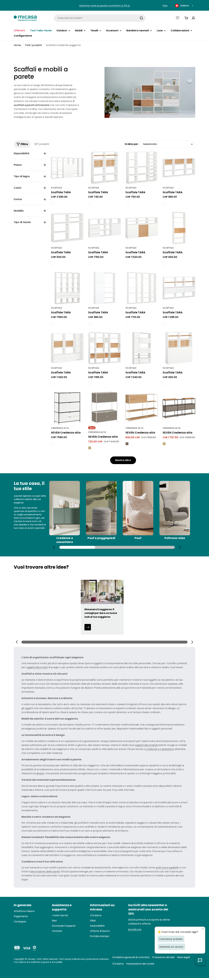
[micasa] (25, 18)
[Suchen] (141, 18)
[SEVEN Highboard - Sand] (89, 447)
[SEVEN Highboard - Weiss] (52, 443)
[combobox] (184, 6)
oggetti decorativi (37, 667)
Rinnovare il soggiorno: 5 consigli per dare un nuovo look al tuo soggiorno (100, 613)
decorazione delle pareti (45, 871)
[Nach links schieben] (54, 547)
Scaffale (56, 187)
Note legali (183, 957)
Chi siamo (118, 963)
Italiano (184, 5)
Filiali (165, 5)
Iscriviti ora (134, 929)
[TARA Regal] (67, 167)
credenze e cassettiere (160, 749)
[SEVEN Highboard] (67, 408)
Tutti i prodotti (33, 45)
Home (17, 45)
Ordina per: (132, 144)
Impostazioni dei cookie (140, 963)
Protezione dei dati (163, 957)
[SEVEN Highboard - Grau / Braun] (127, 443)
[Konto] (193, 18)
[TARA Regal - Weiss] (52, 203)
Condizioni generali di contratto (131, 957)
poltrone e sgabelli (167, 867)
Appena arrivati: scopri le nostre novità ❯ (104, 5)
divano (40, 773)
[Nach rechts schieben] (180, 547)
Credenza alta (60, 428)
